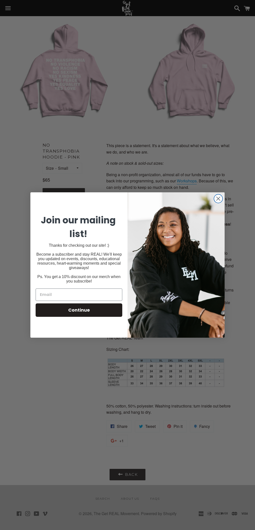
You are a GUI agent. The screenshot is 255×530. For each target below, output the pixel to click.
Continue (79, 310)
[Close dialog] (218, 198)
